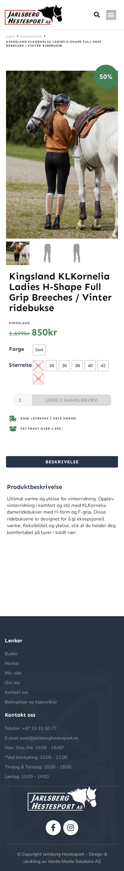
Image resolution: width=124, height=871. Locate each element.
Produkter (31, 37)
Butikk (11, 654)
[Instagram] (70, 827)
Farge (16, 349)
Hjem (10, 37)
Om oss (12, 683)
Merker (12, 663)
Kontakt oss (16, 692)
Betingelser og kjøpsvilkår (31, 702)
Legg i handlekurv (71, 400)
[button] (111, 15)
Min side (13, 673)
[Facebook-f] (53, 827)
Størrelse (20, 365)
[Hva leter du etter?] (97, 15)
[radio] (39, 349)
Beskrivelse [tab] (62, 462)
